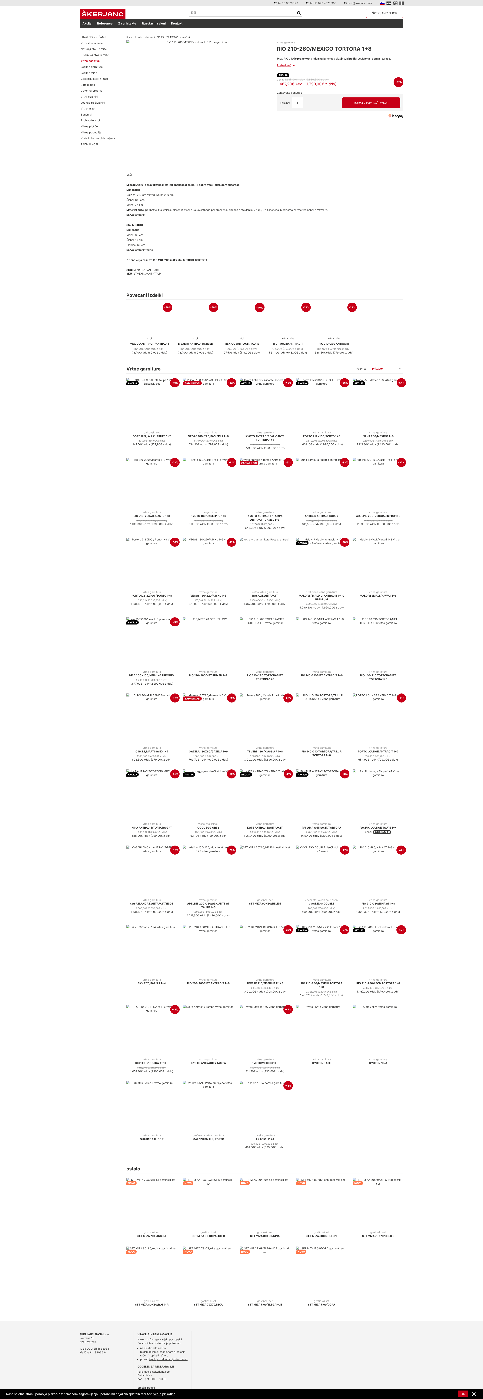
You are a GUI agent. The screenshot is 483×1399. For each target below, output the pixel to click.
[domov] (102, 14)
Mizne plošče (89, 126)
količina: (285, 102)
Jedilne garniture (92, 66)
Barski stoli (88, 84)
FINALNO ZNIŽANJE (94, 37)
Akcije (87, 23)
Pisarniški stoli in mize (95, 55)
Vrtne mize (88, 108)
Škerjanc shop (384, 13)
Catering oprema (91, 90)
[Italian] (401, 3)
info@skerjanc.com (360, 3)
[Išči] (298, 13)
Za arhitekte (127, 23)
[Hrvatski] (388, 3)
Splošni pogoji (146, 1387)
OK (463, 1394)
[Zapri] (474, 1394)
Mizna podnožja (91, 132)
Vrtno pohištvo (90, 60)
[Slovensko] (382, 3)
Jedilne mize (89, 72)
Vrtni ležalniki (89, 96)
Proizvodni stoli (91, 120)
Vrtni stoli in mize (92, 42)
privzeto (377, 368)
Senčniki (86, 114)
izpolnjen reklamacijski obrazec (168, 1359)
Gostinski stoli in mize (94, 78)
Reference (105, 23)
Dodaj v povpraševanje (371, 102)
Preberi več (284, 65)
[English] (395, 3)
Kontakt (176, 23)
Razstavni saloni (154, 23)
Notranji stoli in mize (94, 49)
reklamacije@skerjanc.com (156, 1351)
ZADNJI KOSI (89, 144)
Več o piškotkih (164, 1394)
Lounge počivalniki (93, 102)
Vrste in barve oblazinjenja (98, 138)
